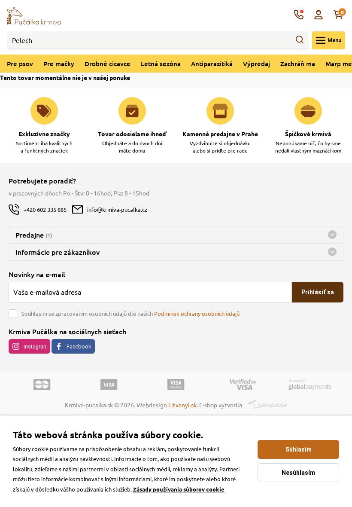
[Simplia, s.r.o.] (268, 403)
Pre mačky (58, 63)
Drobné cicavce (107, 63)
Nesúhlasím (298, 472)
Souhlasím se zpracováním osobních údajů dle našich (130, 313)
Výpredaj (256, 63)
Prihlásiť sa (317, 292)
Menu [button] (334, 40)
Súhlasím (298, 449)
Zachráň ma (297, 63)
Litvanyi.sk (182, 405)
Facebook (79, 346)
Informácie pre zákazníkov (57, 252)
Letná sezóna (161, 63)
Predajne (33, 234)
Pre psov (20, 63)
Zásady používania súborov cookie (179, 489)
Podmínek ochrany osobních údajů (197, 313)
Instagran (35, 346)
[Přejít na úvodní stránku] (34, 14)
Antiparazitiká (212, 63)
